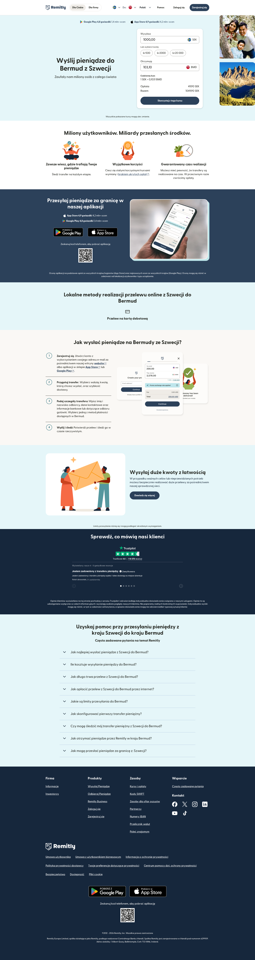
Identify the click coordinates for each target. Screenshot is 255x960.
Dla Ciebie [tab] (77, 7)
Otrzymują (146, 61)
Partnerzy (136, 809)
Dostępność (77, 874)
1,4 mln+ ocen (105, 22)
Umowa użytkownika (58, 857)
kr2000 (161, 53)
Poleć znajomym (139, 831)
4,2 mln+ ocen (154, 22)
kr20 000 (178, 53)
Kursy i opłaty (138, 786)
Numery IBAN (138, 816)
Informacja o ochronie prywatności (147, 857)
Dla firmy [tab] (93, 7)
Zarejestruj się (199, 7)
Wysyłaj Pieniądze (99, 786)
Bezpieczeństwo (55, 874)
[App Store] (102, 232)
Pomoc (160, 7)
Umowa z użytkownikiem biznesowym (98, 857)
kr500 (146, 53)
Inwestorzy (52, 794)
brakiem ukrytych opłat (133, 174)
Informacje (52, 786)
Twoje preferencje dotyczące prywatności (113, 865)
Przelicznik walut (140, 824)
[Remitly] (56, 7)
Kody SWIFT (137, 794)
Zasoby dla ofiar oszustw (145, 801)
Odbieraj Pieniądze (99, 794)
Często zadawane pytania (188, 786)
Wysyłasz (145, 34)
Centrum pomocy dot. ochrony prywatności (170, 865)
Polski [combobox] (143, 7)
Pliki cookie (96, 874)
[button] (116, 7)
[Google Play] (68, 232)
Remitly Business (97, 801)
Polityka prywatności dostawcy (65, 865)
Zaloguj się (179, 7)
